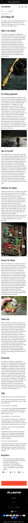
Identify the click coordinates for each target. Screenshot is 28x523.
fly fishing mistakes (20, 427)
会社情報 (13, 498)
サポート (13, 502)
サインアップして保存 (13, 507)
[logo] (6, 6)
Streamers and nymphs (9, 279)
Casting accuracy (11, 200)
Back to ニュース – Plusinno (15, 483)
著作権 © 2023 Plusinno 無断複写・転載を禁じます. (14, 521)
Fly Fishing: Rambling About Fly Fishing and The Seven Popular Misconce (14, 461)
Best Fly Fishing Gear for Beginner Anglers (14, 458)
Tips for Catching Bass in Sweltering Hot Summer (13, 468)
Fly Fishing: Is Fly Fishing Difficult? (12, 464)
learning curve (14, 419)
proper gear (23, 363)
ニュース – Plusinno (8, 11)
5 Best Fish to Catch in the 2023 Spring (13, 465)
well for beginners (5, 111)
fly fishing (3, 13)
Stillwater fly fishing (6, 215)
